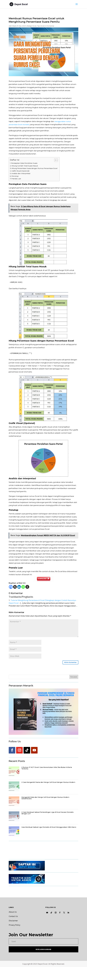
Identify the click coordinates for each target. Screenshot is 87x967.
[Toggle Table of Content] (55, 160)
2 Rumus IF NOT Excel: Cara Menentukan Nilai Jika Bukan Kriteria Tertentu (46, 768)
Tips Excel (40, 26)
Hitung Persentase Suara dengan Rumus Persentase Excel (34, 168)
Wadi (14, 26)
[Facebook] (11, 587)
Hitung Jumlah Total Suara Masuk (24, 166)
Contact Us (13, 916)
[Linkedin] (19, 587)
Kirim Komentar (70, 662)
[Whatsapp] (23, 587)
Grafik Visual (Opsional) (20, 171)
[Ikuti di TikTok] (27, 750)
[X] (15, 587)
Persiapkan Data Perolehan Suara (24, 163)
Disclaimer (13, 920)
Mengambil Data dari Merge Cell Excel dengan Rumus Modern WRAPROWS (45, 798)
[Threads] (27, 587)
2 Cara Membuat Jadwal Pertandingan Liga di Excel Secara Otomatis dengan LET (47, 813)
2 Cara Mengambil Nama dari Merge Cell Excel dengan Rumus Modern (48, 782)
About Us (13, 912)
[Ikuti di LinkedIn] (68, 912)
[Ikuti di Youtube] (34, 750)
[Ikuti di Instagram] (19, 750)
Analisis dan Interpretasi (20, 173)
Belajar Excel (31, 26)
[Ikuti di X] (64, 912)
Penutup (15, 176)
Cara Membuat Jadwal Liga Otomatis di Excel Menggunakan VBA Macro (48, 827)
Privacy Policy (14, 925)
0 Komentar (50, 26)
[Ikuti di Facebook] (12, 750)
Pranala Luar (16, 179)
